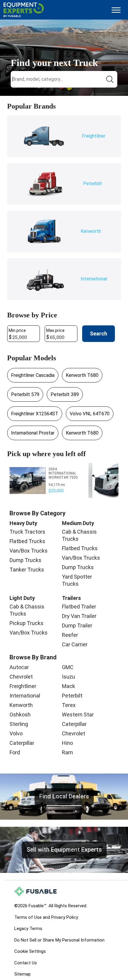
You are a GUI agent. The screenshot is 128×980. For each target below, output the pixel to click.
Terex (69, 705)
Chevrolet (21, 677)
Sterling (19, 724)
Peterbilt (72, 695)
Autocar (19, 667)
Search (98, 333)
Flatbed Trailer (79, 606)
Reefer (70, 635)
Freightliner (23, 686)
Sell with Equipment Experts (64, 849)
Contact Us (25, 963)
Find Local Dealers (64, 796)
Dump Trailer (77, 625)
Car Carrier (75, 644)
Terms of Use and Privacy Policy (46, 917)
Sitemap (22, 974)
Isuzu (68, 677)
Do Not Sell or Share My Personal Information (59, 940)
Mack (68, 686)
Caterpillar (22, 743)
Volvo (16, 733)
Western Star (78, 714)
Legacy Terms (28, 928)
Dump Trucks (25, 560)
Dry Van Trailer (79, 616)
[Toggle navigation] (116, 10)
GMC (68, 667)
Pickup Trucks (26, 623)
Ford (15, 752)
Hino (67, 743)
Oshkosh (20, 714)
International (25, 695)
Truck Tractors (27, 532)
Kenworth (21, 705)
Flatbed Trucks (27, 541)
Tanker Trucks (27, 569)
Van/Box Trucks (29, 551)
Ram (67, 752)
